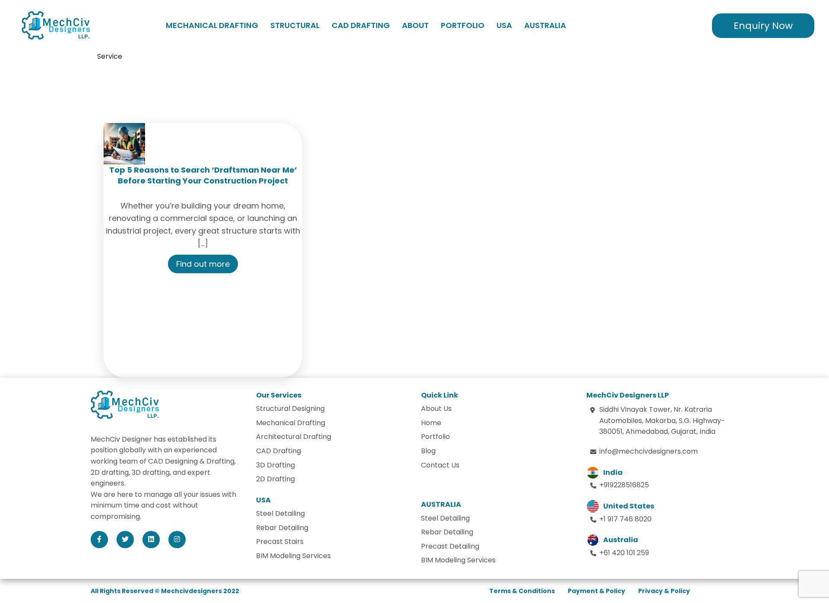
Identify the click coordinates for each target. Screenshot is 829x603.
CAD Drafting (361, 25)
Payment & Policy (596, 591)
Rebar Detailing (282, 528)
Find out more (203, 264)
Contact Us (440, 465)
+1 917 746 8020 (625, 519)
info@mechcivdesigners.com (648, 451)
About (415, 25)
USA (504, 25)
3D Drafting (275, 465)
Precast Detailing (450, 546)
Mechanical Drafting (212, 25)
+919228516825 (624, 485)
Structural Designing (290, 409)
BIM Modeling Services (293, 556)
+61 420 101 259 (624, 553)
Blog (428, 451)
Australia (545, 25)
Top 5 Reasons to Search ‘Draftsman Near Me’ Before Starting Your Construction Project (203, 175)
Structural (295, 25)
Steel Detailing (280, 513)
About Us (436, 409)
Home (431, 423)
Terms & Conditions (522, 591)
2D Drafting (275, 479)
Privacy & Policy (664, 591)
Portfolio (462, 25)
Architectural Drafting (293, 437)
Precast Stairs (280, 541)
